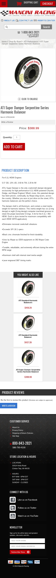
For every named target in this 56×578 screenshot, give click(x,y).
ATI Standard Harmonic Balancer (28, 336)
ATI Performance (31, 42)
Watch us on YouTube (28, 516)
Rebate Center (46, 20)
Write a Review (7, 122)
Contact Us (26, 20)
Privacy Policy (17, 430)
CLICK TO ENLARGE (30, 99)
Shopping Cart (31, 2)
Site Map (15, 436)
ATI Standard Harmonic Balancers (28, 302)
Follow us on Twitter (27, 508)
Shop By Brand (15, 42)
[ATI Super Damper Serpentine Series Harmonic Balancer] (28, 95)
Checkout (47, 3)
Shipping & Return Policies (22, 433)
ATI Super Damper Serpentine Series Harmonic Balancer (28, 371)
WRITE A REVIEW (8, 405)
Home (4, 42)
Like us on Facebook (27, 500)
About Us (9, 20)
